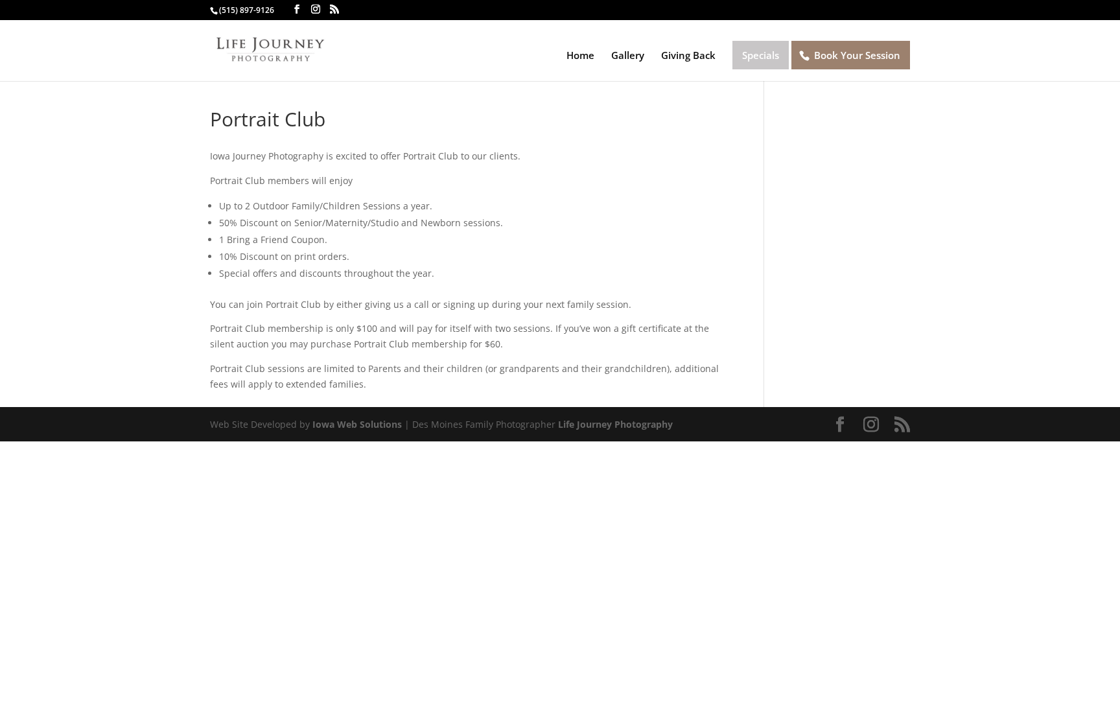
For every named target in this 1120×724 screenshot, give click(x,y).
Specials (760, 55)
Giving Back (688, 56)
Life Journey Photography (615, 424)
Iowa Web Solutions (357, 424)
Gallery (627, 56)
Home (580, 56)
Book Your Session (857, 55)
